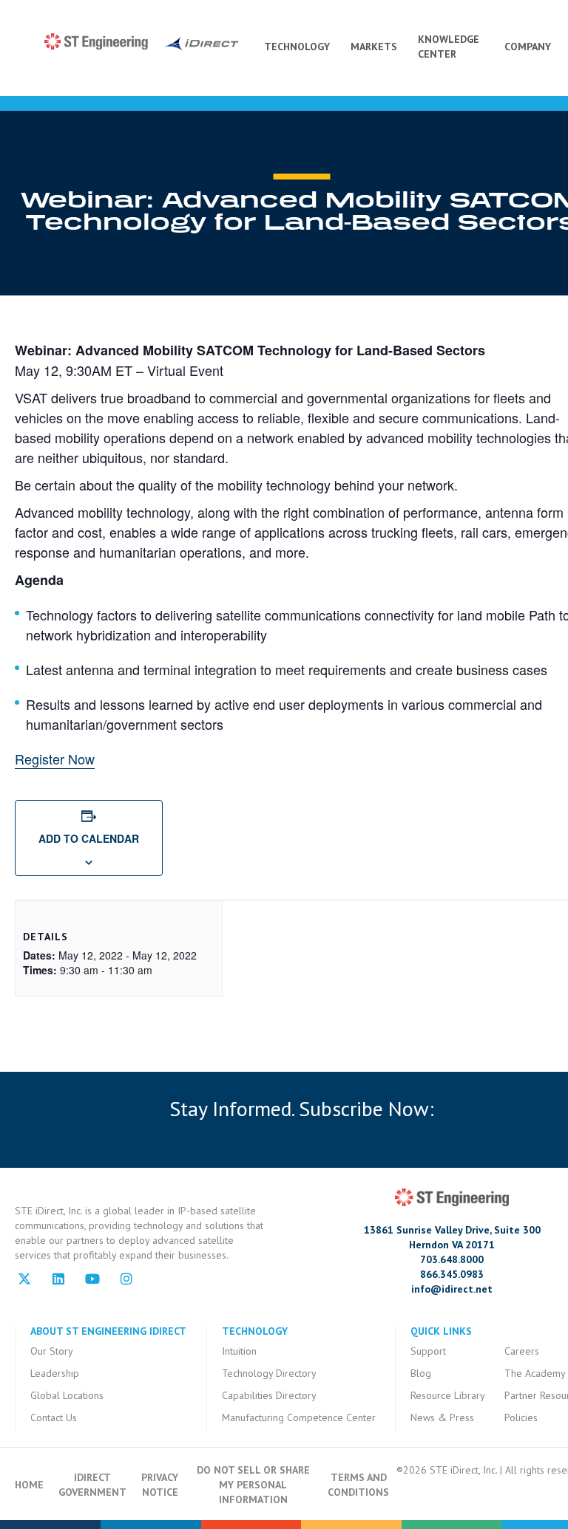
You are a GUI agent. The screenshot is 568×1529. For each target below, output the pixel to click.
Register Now (55, 758)
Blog (420, 1373)
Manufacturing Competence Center (299, 1417)
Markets (374, 46)
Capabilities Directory (269, 1395)
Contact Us (53, 1417)
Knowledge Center (448, 47)
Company (527, 46)
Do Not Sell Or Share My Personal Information (253, 1484)
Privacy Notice (159, 1485)
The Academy (535, 1373)
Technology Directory (269, 1373)
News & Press (442, 1417)
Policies (521, 1417)
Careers (521, 1351)
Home (29, 1484)
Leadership (54, 1373)
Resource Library (447, 1395)
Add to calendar (88, 838)
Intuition (239, 1351)
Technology (297, 46)
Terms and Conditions (358, 1485)
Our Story (51, 1351)
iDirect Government (92, 1485)
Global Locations (67, 1395)
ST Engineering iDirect (141, 42)
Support (428, 1351)
